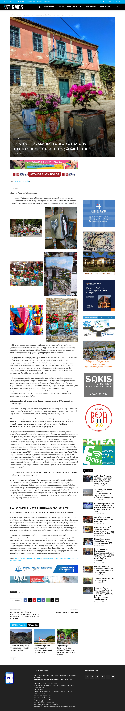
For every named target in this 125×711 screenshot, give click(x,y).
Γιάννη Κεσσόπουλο (21, 181)
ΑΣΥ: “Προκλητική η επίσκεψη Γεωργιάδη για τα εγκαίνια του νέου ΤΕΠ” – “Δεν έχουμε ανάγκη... (103, 480)
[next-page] (14, 659)
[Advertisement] (62, 27)
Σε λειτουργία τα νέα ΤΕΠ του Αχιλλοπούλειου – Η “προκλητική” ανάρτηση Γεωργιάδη (103, 493)
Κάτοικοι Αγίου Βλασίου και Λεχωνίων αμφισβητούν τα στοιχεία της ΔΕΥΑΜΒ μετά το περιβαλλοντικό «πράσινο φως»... (104, 594)
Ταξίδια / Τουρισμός (18, 138)
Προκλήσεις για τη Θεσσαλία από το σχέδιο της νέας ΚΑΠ (103, 541)
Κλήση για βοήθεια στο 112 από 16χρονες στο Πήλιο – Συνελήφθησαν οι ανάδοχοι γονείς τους (104, 507)
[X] (116, 2)
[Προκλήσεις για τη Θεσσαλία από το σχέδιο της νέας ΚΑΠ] (88, 541)
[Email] (52, 600)
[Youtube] (119, 2)
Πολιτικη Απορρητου (43, 1)
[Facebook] (103, 2)
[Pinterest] (34, 600)
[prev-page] (11, 659)
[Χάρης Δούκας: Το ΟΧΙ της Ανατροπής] (88, 581)
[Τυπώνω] (57, 600)
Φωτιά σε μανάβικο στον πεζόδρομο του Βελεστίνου (103, 519)
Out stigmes (91, 7)
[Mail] (109, 2)
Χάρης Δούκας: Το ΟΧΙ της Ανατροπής (104, 579)
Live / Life (61, 7)
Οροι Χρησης (31, 1)
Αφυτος (20, 592)
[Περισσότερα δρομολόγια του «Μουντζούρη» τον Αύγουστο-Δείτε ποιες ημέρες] (67, 636)
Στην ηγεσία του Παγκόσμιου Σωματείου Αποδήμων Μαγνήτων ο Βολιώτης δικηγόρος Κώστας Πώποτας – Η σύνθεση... (104, 555)
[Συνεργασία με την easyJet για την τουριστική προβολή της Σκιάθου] (44, 636)
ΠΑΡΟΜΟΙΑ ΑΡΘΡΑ (18, 625)
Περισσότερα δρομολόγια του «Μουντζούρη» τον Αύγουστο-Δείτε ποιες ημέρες (67, 650)
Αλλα (116, 7)
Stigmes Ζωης (105, 7)
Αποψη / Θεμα (72, 7)
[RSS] (113, 2)
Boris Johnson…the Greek (67, 612)
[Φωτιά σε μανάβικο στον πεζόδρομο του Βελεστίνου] (88, 519)
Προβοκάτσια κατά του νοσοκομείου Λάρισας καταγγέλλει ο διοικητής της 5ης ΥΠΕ (104, 530)
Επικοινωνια (21, 1)
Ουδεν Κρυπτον (49, 7)
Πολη (81, 7)
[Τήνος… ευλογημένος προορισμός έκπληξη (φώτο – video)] (21, 636)
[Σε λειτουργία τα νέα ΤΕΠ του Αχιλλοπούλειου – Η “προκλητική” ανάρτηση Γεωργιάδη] (88, 492)
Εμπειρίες (27, 138)
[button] (100, 1)
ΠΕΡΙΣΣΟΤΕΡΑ (33, 625)
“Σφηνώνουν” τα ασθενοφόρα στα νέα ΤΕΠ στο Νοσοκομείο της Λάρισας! (103, 569)
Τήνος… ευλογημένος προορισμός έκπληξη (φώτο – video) (19, 647)
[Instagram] (106, 2)
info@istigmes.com (44, 696)
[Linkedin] (39, 600)
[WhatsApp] (48, 600)
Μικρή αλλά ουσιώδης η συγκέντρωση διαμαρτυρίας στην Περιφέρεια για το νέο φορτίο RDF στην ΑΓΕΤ (25, 615)
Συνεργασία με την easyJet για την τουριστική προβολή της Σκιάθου (43, 649)
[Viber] (43, 600)
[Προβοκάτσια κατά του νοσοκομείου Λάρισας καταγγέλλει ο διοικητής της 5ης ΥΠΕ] (88, 529)
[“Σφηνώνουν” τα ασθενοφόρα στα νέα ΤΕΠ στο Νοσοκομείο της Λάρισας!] (88, 569)
